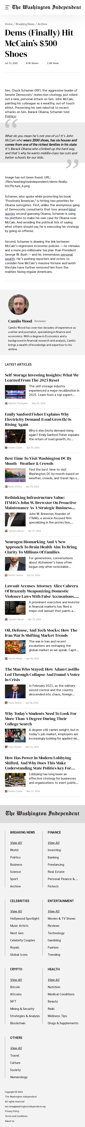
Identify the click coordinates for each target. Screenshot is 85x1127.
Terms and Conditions (16, 1116)
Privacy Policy (12, 1111)
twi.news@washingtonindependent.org (25, 1106)
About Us (9, 1121)
